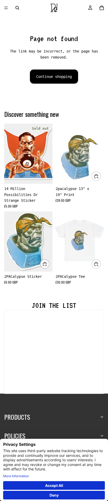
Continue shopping (54, 76)
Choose (100, 264)
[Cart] (101, 8)
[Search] (17, 8)
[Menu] (6, 8)
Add (100, 176)
